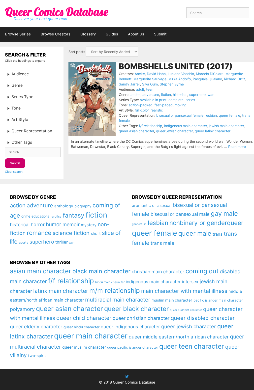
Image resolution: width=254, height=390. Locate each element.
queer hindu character (81, 327)
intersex (190, 281)
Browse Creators (55, 34)
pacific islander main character (218, 300)
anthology (63, 206)
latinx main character (60, 290)
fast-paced (164, 105)
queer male (194, 233)
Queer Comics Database (56, 12)
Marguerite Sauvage (149, 79)
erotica (57, 216)
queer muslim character (84, 347)
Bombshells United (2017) (176, 66)
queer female (229, 115)
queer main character (90, 336)
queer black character (136, 308)
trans (217, 234)
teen (149, 89)
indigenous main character (185, 126)
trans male (162, 243)
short (96, 233)
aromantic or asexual (151, 205)
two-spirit (37, 355)
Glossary (88, 34)
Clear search (14, 171)
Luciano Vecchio (181, 74)
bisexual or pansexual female (179, 115)
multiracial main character (117, 299)
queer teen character (191, 346)
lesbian (211, 115)
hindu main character (110, 282)
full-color (142, 110)
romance (39, 232)
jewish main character (226, 126)
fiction (166, 94)
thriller (61, 242)
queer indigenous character (130, 326)
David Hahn (156, 74)
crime (25, 216)
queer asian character (136, 131)
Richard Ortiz (234, 79)
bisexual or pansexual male (180, 214)
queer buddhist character (186, 310)
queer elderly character (36, 327)
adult (140, 89)
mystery (88, 224)
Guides (112, 34)
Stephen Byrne (172, 84)
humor (53, 224)
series (190, 100)
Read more (237, 146)
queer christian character (141, 318)
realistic (157, 110)
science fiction (71, 233)
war (211, 94)
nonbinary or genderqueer (206, 222)
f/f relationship (150, 126)
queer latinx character (212, 131)
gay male (224, 213)
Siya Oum (150, 84)
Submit (160, 34)
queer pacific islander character (132, 347)
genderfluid (139, 224)
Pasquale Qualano (207, 79)
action (135, 94)
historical (180, 94)
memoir (71, 224)
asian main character (40, 271)
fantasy (73, 215)
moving (181, 105)
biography (82, 206)
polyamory (22, 309)
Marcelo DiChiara (209, 74)
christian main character (158, 272)
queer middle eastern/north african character (179, 337)
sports (23, 242)
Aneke (140, 74)
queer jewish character (174, 131)
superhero (197, 94)
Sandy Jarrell (129, 84)
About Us (136, 34)
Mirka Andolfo (179, 79)
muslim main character (172, 300)
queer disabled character (203, 318)
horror (38, 224)
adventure (150, 94)
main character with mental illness (184, 291)
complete (176, 100)
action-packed (141, 105)
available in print (153, 100)
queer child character (83, 317)
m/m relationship (114, 290)
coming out (202, 271)
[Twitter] (127, 376)
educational (41, 216)
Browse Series (18, 34)
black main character (101, 271)
